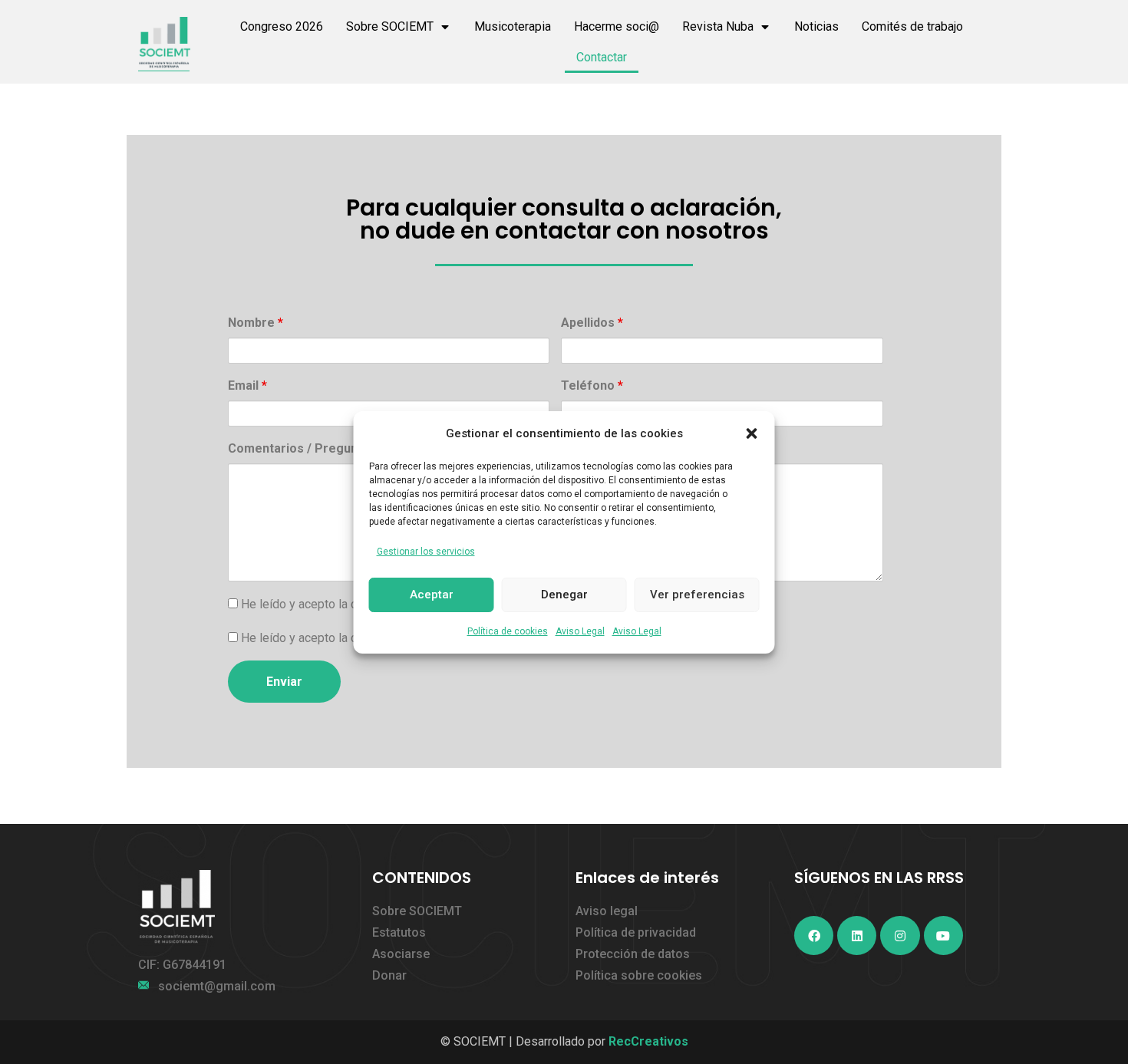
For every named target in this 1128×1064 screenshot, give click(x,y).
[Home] (164, 44)
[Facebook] (813, 935)
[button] (752, 433)
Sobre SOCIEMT (390, 26)
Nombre (255, 322)
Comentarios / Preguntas (306, 448)
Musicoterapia (512, 26)
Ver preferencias (697, 594)
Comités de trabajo (912, 26)
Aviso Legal (580, 631)
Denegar (564, 594)
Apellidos (592, 322)
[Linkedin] (856, 935)
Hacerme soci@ (616, 26)
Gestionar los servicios (426, 551)
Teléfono (592, 385)
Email (247, 385)
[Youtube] (943, 935)
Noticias (816, 26)
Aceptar (432, 594)
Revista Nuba (718, 26)
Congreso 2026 (281, 26)
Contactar (601, 57)
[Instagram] (899, 935)
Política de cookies (507, 631)
